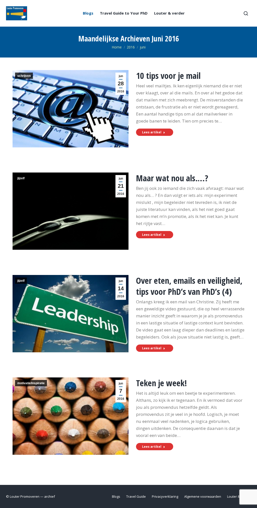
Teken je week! (161, 383)
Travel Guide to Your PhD (124, 13)
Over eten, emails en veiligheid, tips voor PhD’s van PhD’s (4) (189, 286)
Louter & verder (169, 13)
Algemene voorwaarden (202, 496)
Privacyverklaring (165, 496)
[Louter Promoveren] (16, 13)
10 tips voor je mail (168, 75)
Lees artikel (151, 132)
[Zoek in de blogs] (245, 13)
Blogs (88, 13)
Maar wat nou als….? (172, 178)
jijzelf (21, 178)
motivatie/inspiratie (31, 383)
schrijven (24, 76)
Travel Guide (136, 496)
